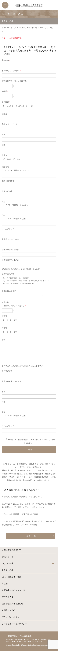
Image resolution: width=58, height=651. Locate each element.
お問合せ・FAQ (8, 610)
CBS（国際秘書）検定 (11, 577)
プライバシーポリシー (11, 617)
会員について (7, 557)
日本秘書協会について (11, 550)
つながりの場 (7, 563)
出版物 (5, 583)
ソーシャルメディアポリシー (14, 624)
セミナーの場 (7, 21)
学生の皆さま (7, 597)
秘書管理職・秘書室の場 (12, 604)
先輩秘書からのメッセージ (13, 590)
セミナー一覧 (30, 536)
